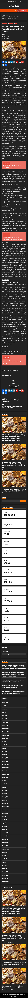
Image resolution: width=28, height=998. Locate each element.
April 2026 (4, 715)
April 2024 (4, 790)
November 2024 (5, 767)
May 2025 (4, 748)
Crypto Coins (14, 5)
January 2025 (5, 761)
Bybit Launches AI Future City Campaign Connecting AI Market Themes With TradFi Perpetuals (13, 692)
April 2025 (4, 751)
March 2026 (4, 719)
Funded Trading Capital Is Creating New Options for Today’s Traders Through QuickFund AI (14, 490)
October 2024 (5, 771)
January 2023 (5, 836)
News (15, 23)
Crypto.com (10, 23)
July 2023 (4, 816)
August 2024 (5, 777)
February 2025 (5, 758)
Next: (12, 406)
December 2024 (5, 764)
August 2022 (5, 852)
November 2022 (5, 842)
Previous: (12, 399)
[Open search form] (15, 10)
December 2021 (5, 878)
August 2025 (5, 738)
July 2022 (4, 855)
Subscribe (23, 10)
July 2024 (4, 780)
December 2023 (5, 803)
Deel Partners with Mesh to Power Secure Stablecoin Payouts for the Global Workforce (13, 686)
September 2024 (5, 774)
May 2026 (4, 712)
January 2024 (5, 800)
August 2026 (5, 702)
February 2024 (5, 797)
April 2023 (4, 826)
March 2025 (4, 754)
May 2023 (4, 823)
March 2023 (4, 829)
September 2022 (5, 849)
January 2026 (5, 725)
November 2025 (5, 732)
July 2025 (4, 741)
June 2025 (4, 745)
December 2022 (5, 839)
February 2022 (5, 872)
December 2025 (5, 728)
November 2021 (5, 881)
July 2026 (4, 706)
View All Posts (14, 386)
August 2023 (5, 813)
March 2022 (4, 868)
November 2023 (5, 806)
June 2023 (4, 819)
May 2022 (4, 862)
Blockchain (4, 23)
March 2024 (4, 794)
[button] (2, 10)
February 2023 (5, 833)
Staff (4, 34)
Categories (5, 651)
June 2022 (4, 859)
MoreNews (22, 994)
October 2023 (5, 810)
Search (4, 497)
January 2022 (5, 875)
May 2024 (4, 787)
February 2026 (5, 722)
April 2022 (4, 865)
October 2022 (5, 846)
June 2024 (4, 784)
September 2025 (5, 735)
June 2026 (4, 709)
